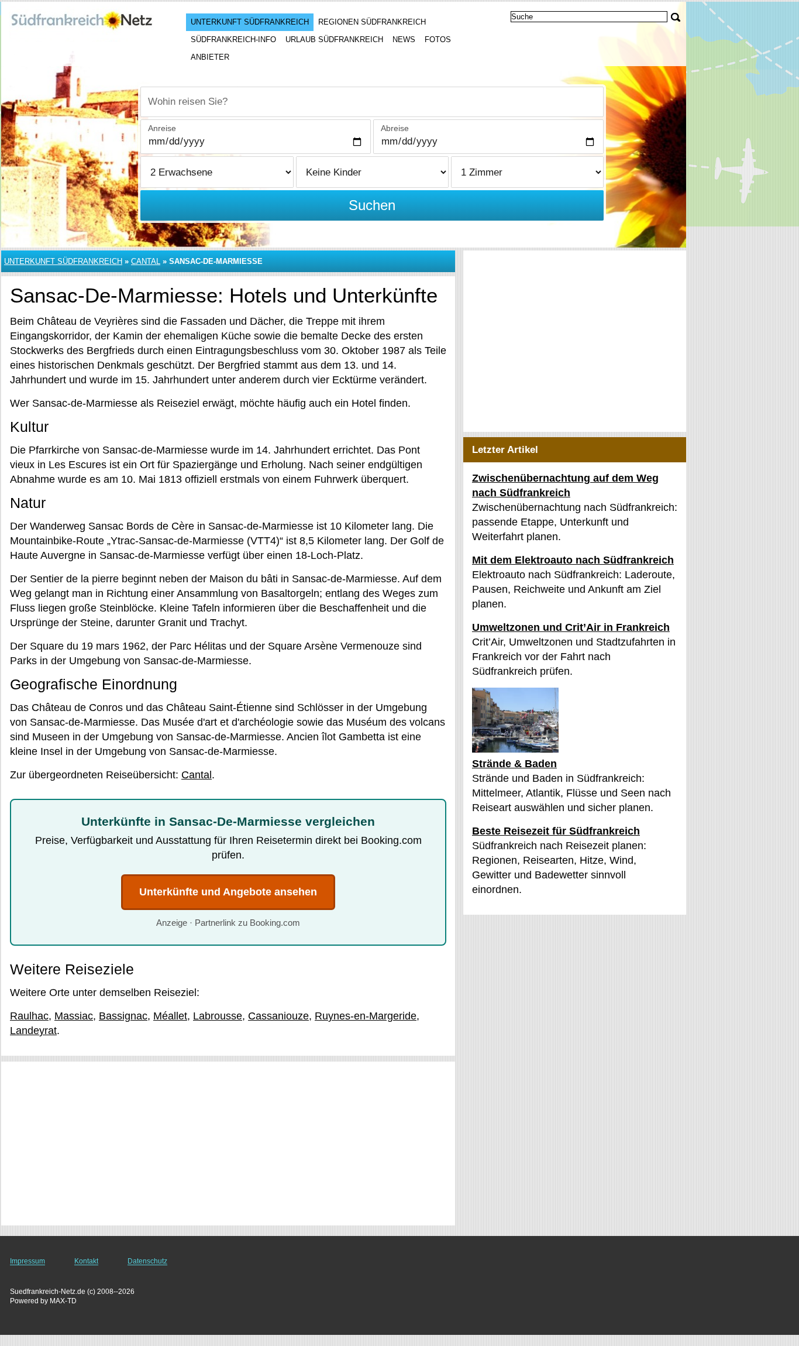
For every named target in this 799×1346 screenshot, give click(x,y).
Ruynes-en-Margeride (365, 1016)
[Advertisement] (228, 1143)
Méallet (170, 1016)
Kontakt (86, 1261)
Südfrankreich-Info (233, 39)
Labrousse (217, 1016)
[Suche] (675, 17)
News (403, 39)
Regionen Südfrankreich (372, 22)
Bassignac (123, 1016)
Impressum (27, 1261)
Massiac (73, 1016)
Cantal (145, 261)
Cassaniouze (278, 1016)
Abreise (395, 128)
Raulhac (29, 1016)
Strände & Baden (514, 764)
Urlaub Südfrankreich (334, 39)
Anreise (162, 128)
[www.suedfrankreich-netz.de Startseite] (82, 24)
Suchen (372, 205)
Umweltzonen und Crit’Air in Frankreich (571, 627)
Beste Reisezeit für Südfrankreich (556, 831)
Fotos (438, 39)
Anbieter (210, 57)
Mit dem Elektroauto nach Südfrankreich (573, 560)
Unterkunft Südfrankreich (250, 22)
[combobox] (372, 102)
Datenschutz (147, 1261)
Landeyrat (33, 1030)
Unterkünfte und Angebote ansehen (228, 892)
